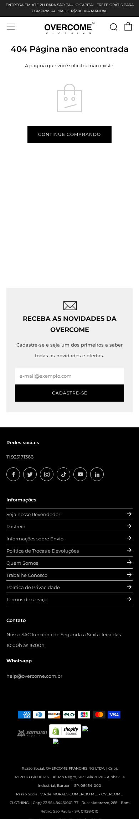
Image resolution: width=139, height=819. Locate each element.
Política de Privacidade (33, 587)
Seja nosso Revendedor (33, 514)
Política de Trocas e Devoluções (42, 551)
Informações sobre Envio (34, 538)
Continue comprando (69, 134)
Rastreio (15, 526)
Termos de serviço (26, 599)
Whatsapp (19, 660)
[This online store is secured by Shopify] (65, 730)
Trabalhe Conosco (26, 575)
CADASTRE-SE (69, 393)
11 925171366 (20, 457)
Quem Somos (22, 563)
